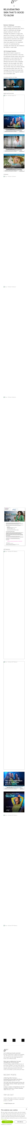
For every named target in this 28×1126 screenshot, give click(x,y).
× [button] (26, 1109)
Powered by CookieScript (6, 1124)
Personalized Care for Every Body (23, 1040)
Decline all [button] (20, 1121)
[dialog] (14, 1117)
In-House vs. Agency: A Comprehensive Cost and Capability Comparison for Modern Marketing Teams (14, 1088)
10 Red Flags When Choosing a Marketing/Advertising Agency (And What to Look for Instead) (13, 1079)
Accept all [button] (7, 1121)
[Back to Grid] (14, 1040)
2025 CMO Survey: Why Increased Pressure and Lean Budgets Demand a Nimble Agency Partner (14, 1083)
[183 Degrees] (14, 2)
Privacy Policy (4, 1119)
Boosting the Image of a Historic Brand (5, 1040)
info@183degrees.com (9, 1103)
